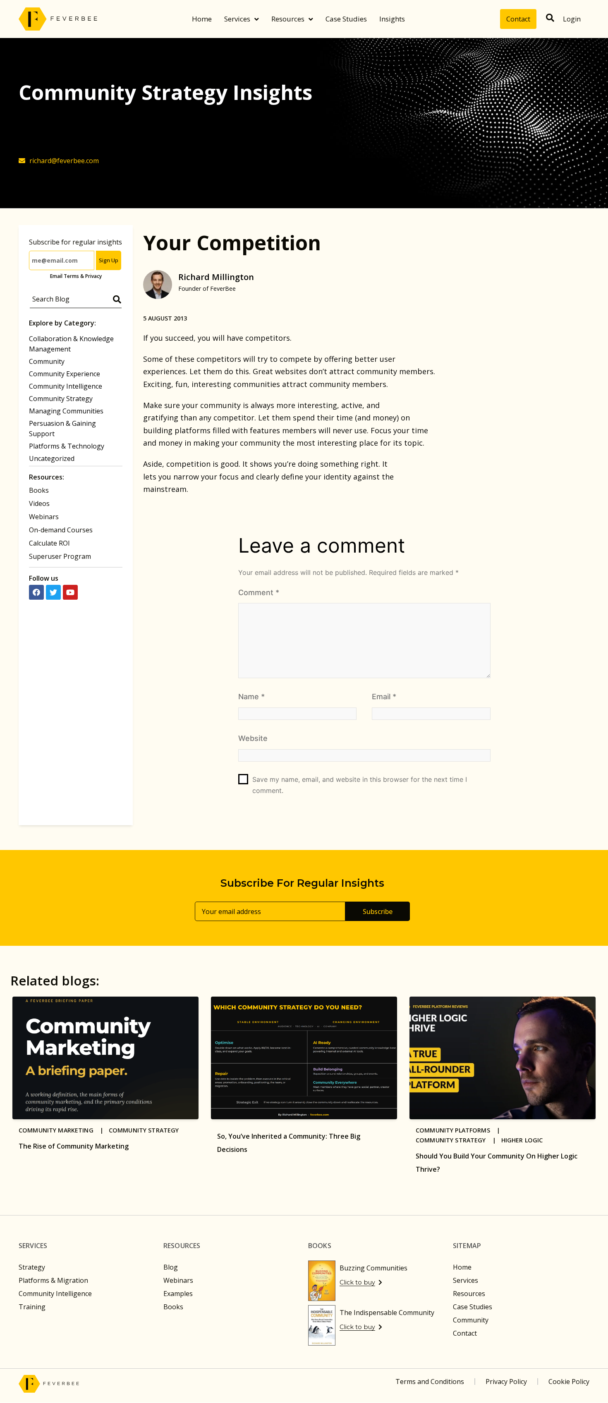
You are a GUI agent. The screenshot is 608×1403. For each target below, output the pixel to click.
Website (253, 738)
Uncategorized (51, 458)
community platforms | (460, 1130)
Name (251, 696)
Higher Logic (522, 1140)
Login (572, 19)
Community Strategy (61, 398)
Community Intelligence (65, 386)
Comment (258, 592)
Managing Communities (66, 410)
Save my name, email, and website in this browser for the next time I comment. (359, 785)
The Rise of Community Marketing (74, 1146)
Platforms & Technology (66, 446)
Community (47, 361)
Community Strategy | (458, 1140)
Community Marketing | (64, 1130)
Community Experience (64, 373)
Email (384, 696)
